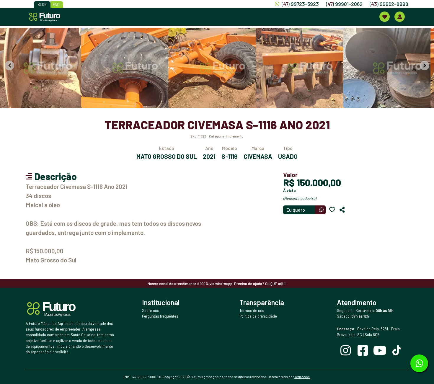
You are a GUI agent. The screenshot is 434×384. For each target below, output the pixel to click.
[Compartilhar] (342, 209)
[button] (44, 68)
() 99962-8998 (389, 4)
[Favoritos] (332, 209)
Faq (56, 4)
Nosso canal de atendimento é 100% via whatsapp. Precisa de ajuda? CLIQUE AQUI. (217, 283)
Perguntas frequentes (160, 316)
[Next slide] (424, 65)
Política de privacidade (258, 316)
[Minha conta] (399, 17)
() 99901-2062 (344, 4)
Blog (42, 4)
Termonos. (302, 377)
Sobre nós (150, 310)
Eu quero (295, 210)
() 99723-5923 (300, 4)
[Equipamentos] (384, 17)
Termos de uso (251, 310)
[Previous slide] (9, 65)
